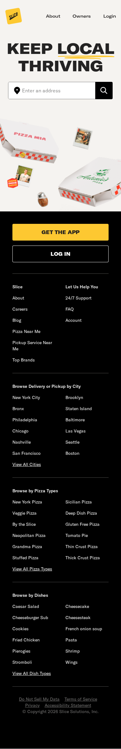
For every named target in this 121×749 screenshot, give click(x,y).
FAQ (69, 309)
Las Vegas (75, 431)
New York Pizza (27, 502)
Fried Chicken (26, 640)
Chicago (20, 431)
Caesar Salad (25, 606)
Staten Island (78, 408)
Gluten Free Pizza (82, 524)
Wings (71, 662)
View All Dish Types (31, 673)
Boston (72, 453)
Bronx (18, 408)
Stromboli (22, 662)
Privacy (32, 705)
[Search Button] (104, 90)
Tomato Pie (76, 535)
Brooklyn (74, 397)
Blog (16, 320)
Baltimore (75, 420)
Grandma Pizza (27, 546)
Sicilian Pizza (78, 502)
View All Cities (26, 464)
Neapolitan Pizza (29, 535)
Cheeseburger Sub (30, 617)
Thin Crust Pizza (81, 546)
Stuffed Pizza (25, 558)
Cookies (20, 629)
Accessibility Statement (68, 705)
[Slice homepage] (13, 16)
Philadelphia (24, 420)
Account (73, 320)
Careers (20, 309)
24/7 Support (78, 298)
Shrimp (72, 651)
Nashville (21, 442)
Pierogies (21, 651)
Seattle (72, 442)
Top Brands (23, 360)
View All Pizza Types (32, 569)
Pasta (71, 640)
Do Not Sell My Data (39, 699)
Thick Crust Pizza (82, 558)
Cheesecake (77, 606)
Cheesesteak (78, 617)
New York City (26, 397)
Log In (60, 254)
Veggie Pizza (24, 513)
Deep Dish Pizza (81, 513)
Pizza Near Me (26, 331)
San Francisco (26, 453)
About (53, 16)
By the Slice (24, 524)
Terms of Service (81, 699)
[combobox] (58, 90)
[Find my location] (15, 90)
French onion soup (83, 629)
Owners (82, 16)
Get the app (60, 232)
